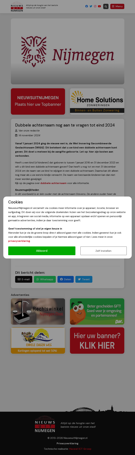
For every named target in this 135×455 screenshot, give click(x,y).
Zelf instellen (103, 251)
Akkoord (41, 251)
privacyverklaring (19, 241)
